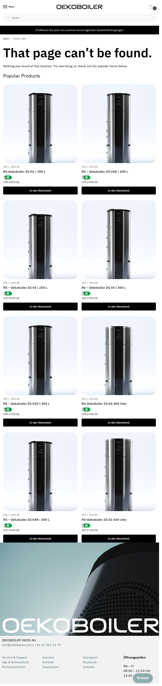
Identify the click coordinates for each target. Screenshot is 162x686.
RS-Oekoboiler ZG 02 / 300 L (24, 172)
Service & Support (14, 657)
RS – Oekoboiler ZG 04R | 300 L (26, 520)
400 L (85, 398)
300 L (6, 166)
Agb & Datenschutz (15, 662)
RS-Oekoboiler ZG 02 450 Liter (104, 520)
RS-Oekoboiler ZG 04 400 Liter (104, 404)
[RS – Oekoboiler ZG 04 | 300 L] (119, 239)
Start (6, 38)
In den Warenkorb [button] (40, 190)
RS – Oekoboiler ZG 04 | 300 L (104, 288)
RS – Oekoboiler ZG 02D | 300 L (26, 404)
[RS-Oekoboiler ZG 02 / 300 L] (40, 123)
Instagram (90, 657)
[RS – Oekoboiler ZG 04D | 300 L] (119, 123)
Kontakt (48, 662)
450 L (85, 514)
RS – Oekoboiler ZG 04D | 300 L (105, 172)
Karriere (48, 657)
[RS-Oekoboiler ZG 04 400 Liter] (119, 355)
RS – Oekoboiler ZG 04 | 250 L (25, 288)
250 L (6, 282)
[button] (151, 7)
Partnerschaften (13, 667)
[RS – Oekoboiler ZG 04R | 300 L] (40, 471)
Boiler (15, 166)
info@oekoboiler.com (17, 645)
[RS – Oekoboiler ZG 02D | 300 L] (40, 355)
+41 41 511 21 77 (47, 645)
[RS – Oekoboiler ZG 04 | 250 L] (40, 239)
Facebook (90, 662)
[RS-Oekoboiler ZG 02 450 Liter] (119, 471)
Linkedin (89, 667)
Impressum (50, 667)
